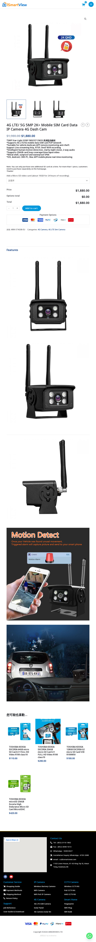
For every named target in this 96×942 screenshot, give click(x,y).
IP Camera (39, 882)
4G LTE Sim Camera (56, 229)
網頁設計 (43, 936)
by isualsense (51, 936)
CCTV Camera (71, 882)
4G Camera (42, 229)
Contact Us (56, 838)
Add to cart (31, 208)
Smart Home (70, 899)
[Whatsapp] (89, 936)
